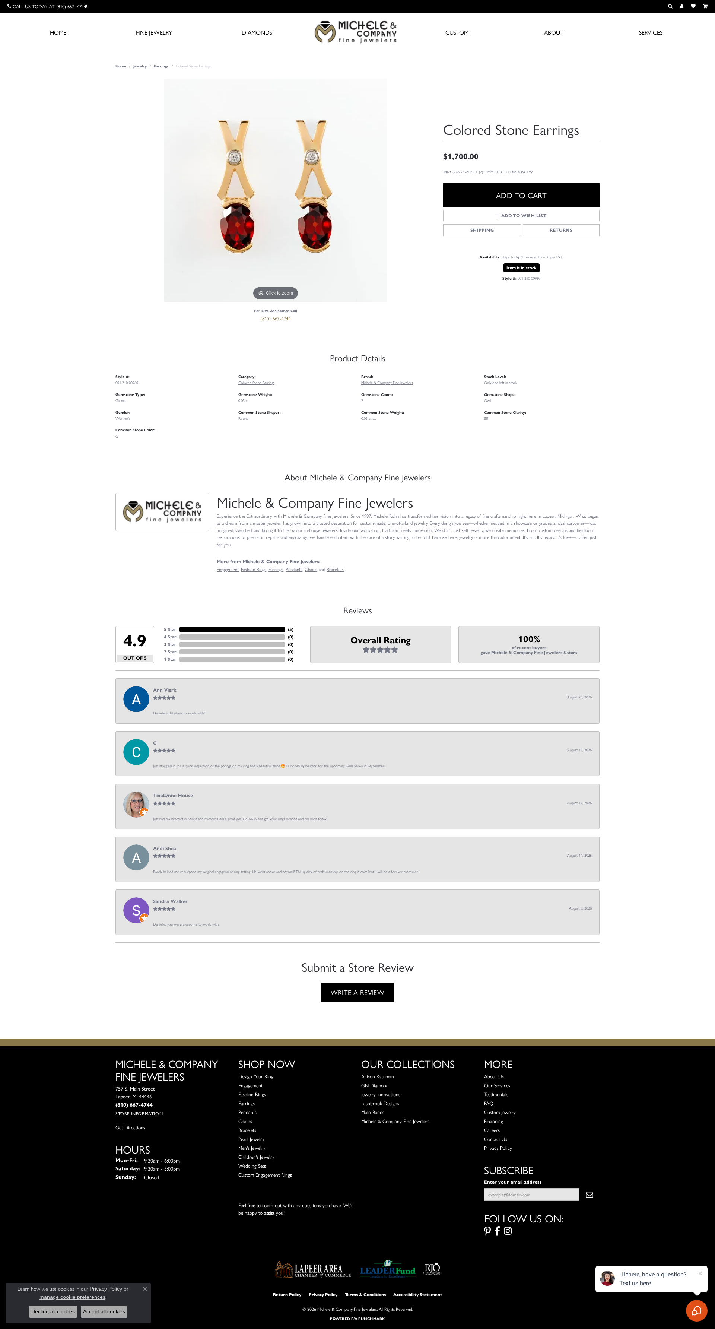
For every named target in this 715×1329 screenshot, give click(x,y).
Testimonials (496, 1094)
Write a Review (358, 992)
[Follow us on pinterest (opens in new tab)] (487, 1231)
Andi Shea (164, 848)
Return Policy (287, 1294)
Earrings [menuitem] (246, 1103)
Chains (311, 568)
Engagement (228, 568)
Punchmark (371, 1318)
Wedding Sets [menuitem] (252, 1165)
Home (58, 32)
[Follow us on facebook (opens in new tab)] (497, 1231)
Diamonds (257, 32)
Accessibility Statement (417, 1294)
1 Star (170, 659)
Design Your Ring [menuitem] (255, 1076)
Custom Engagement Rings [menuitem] (265, 1174)
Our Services (497, 1085)
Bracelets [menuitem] (247, 1129)
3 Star (170, 644)
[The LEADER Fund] (388, 1269)
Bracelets (335, 568)
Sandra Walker (170, 901)
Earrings (161, 66)
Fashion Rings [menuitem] (252, 1094)
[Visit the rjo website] (432, 1269)
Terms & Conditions (365, 1294)
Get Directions (130, 1127)
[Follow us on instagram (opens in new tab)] (508, 1231)
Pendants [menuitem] (247, 1112)
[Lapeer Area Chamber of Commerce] (313, 1269)
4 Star (170, 637)
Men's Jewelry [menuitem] (252, 1147)
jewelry (140, 66)
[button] (670, 6)
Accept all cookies (104, 1311)
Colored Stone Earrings (256, 382)
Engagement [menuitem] (250, 1085)
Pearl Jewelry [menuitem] (251, 1138)
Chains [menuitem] (245, 1121)
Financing (493, 1121)
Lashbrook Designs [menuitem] (380, 1103)
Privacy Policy (498, 1147)
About (553, 32)
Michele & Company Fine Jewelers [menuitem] (395, 1121)
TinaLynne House (173, 796)
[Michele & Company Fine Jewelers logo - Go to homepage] (357, 32)
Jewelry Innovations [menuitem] (380, 1094)
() (290, 629)
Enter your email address (513, 1182)
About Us (494, 1076)
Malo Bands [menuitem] (372, 1112)
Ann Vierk (165, 690)
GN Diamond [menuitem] (375, 1085)
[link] (47, 6)
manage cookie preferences (72, 1297)
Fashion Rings (253, 568)
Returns (561, 230)
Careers (492, 1129)
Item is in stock (521, 267)
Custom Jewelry (500, 1112)
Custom (456, 32)
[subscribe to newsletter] (589, 1194)
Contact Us (495, 1138)
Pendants (294, 568)
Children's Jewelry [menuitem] (256, 1156)
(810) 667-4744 (275, 318)
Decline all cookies (53, 1311)
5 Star (170, 629)
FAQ (488, 1103)
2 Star (170, 651)
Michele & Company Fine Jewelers (387, 382)
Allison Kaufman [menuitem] (377, 1076)
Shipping (482, 230)
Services (650, 32)
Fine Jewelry (154, 32)
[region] (275, 190)
